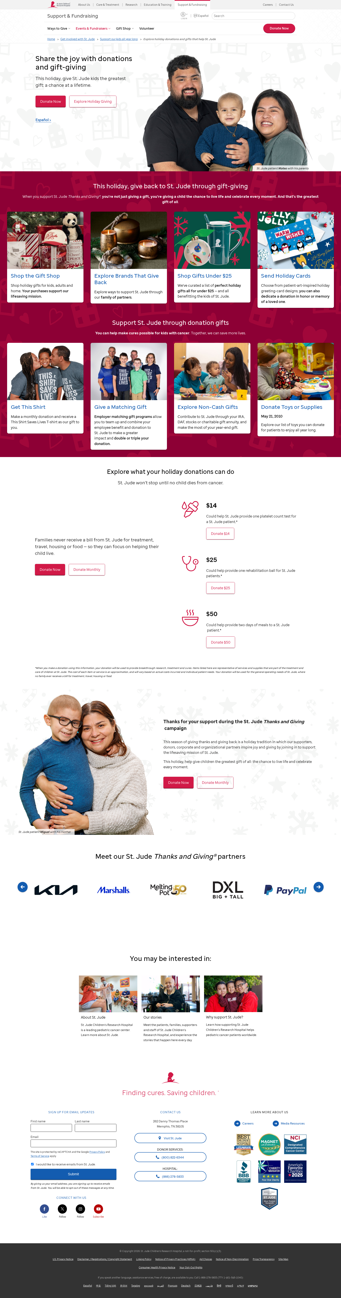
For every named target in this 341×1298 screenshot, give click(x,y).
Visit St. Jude (172, 1138)
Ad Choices (206, 1259)
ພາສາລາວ (253, 1285)
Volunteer (146, 28)
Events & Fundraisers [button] (91, 28)
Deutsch (185, 1285)
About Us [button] (84, 5)
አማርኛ (240, 1285)
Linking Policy (143, 1259)
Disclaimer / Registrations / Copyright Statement (104, 1259)
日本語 (198, 1285)
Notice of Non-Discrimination (232, 1259)
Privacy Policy (97, 1152)
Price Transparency (263, 1259)
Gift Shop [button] (123, 28)
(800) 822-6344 (172, 1157)
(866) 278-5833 (172, 1176)
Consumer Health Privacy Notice (157, 1267)
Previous (22, 895)
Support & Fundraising (72, 15)
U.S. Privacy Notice (63, 1259)
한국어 (123, 1285)
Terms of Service (40, 1156)
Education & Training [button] (157, 5)
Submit (73, 1174)
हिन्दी (219, 1285)
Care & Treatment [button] (107, 5)
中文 (98, 1285)
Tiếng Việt (110, 1285)
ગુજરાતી (229, 1285)
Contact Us (286, 5)
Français (172, 1285)
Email (34, 1137)
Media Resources (293, 1123)
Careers (268, 5)
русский (148, 1285)
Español (203, 16)
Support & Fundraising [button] (192, 5)
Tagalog (135, 1285)
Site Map (283, 1259)
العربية (160, 1285)
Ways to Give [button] (57, 28)
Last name (82, 1121)
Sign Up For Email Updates (71, 1112)
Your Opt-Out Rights (190, 1267)
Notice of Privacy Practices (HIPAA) (175, 1259)
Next (318, 895)
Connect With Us (71, 1198)
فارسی (209, 1285)
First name (38, 1121)
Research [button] (132, 5)
